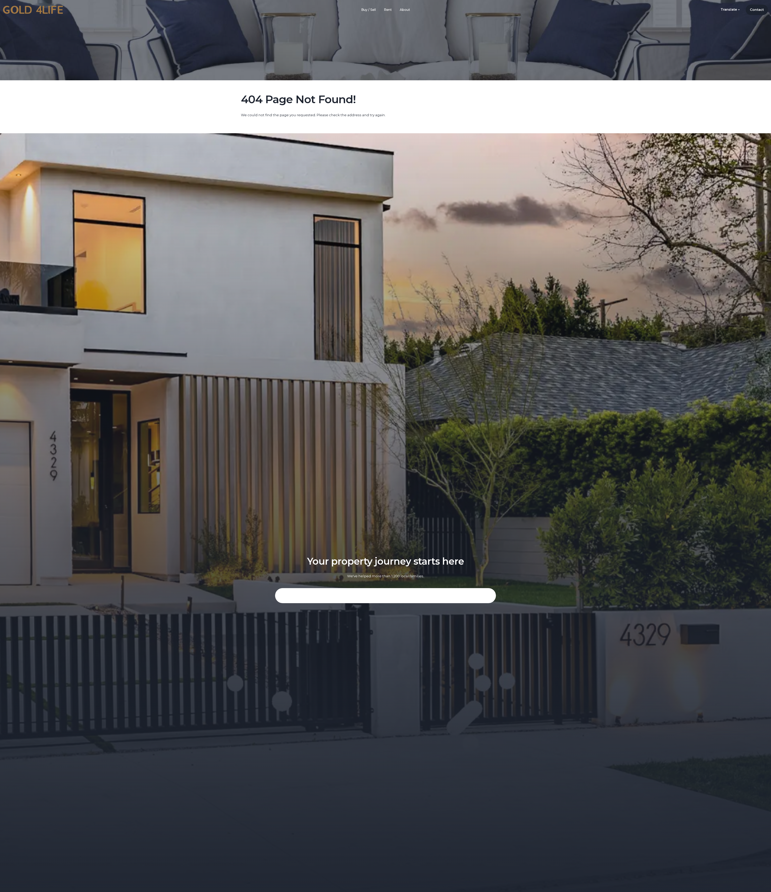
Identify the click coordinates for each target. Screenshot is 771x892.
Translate (729, 9)
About (405, 10)
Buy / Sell (368, 10)
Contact (757, 10)
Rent (388, 10)
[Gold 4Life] (33, 10)
